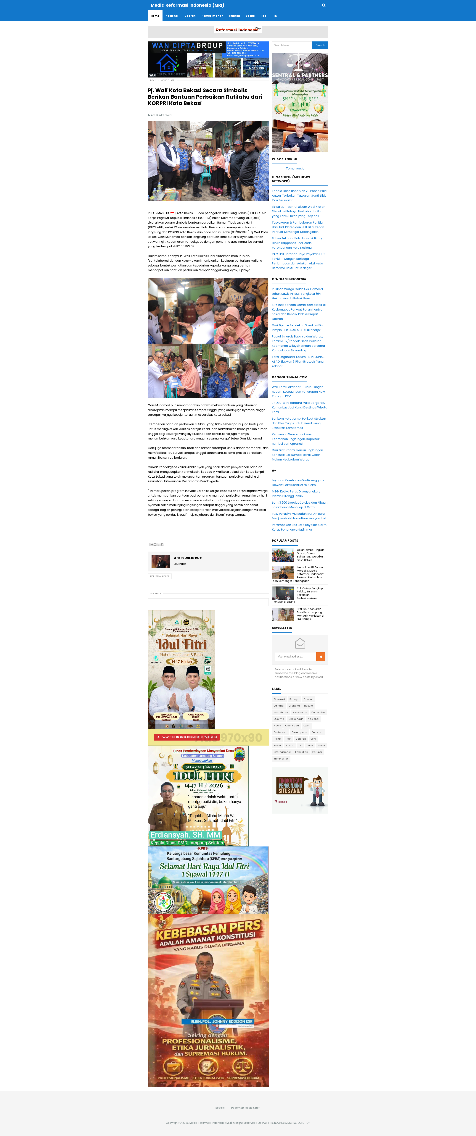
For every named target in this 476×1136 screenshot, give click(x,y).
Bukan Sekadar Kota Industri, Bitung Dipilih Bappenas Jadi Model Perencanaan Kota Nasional (297, 243)
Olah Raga (292, 725)
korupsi (317, 752)
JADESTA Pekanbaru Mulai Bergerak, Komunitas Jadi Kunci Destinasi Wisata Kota (299, 407)
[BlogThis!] (155, 544)
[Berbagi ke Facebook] (162, 544)
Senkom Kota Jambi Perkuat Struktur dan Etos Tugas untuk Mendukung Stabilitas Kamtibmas (299, 423)
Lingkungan (296, 719)
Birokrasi (279, 699)
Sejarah (301, 739)
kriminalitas (281, 758)
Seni (313, 739)
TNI (300, 745)
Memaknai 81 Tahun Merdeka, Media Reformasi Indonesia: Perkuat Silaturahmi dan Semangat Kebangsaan (298, 574)
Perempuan (299, 732)
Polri (289, 739)
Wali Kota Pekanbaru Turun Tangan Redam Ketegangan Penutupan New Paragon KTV (298, 391)
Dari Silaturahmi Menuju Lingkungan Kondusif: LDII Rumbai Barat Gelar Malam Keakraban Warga (297, 455)
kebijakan (301, 752)
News (277, 725)
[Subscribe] (320, 656)
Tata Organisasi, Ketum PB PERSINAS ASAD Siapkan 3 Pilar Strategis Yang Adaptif (298, 361)
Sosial (278, 745)
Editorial (279, 705)
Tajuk (310, 745)
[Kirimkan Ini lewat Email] (151, 544)
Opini (306, 725)
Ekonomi (294, 705)
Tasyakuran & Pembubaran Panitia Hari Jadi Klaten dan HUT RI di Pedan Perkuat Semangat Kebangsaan (298, 227)
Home (152, 80)
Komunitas (318, 712)
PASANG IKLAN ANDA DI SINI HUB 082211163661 (189, 737)
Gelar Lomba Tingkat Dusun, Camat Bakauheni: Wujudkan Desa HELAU (310, 555)
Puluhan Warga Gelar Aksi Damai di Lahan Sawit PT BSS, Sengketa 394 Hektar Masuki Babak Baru (297, 293)
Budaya (294, 699)
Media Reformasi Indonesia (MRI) (210, 1123)
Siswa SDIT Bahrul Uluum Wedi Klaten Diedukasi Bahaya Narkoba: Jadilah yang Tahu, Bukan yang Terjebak (298, 211)
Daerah (308, 699)
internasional (282, 752)
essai (321, 745)
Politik (277, 739)
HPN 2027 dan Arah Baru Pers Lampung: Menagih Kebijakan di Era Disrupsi (310, 614)
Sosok (290, 745)
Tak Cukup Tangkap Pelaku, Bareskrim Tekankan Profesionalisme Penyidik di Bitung (298, 595)
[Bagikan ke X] (158, 544)
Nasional (313, 719)
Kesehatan (300, 712)
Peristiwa (318, 732)
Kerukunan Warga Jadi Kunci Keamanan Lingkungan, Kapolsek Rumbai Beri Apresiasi (296, 439)
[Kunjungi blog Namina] (300, 790)
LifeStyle (279, 719)
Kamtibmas (281, 712)
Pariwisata (280, 732)
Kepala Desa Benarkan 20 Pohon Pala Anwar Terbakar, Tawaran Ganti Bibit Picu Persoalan (299, 195)
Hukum (308, 705)
